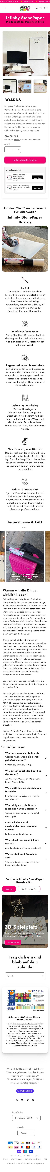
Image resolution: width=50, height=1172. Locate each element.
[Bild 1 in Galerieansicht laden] (10, 86)
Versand (17, 140)
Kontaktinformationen (25, 1163)
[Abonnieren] (42, 975)
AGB (45, 1159)
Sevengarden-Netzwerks (27, 1023)
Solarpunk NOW (24, 1156)
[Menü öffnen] (3, 8)
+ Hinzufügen (37, 177)
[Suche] (37, 8)
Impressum (40, 1163)
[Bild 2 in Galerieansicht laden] (25, 86)
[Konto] (41, 8)
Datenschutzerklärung (33, 1159)
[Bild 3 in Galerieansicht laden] (40, 86)
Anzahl (7, 144)
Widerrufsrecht (16, 1159)
